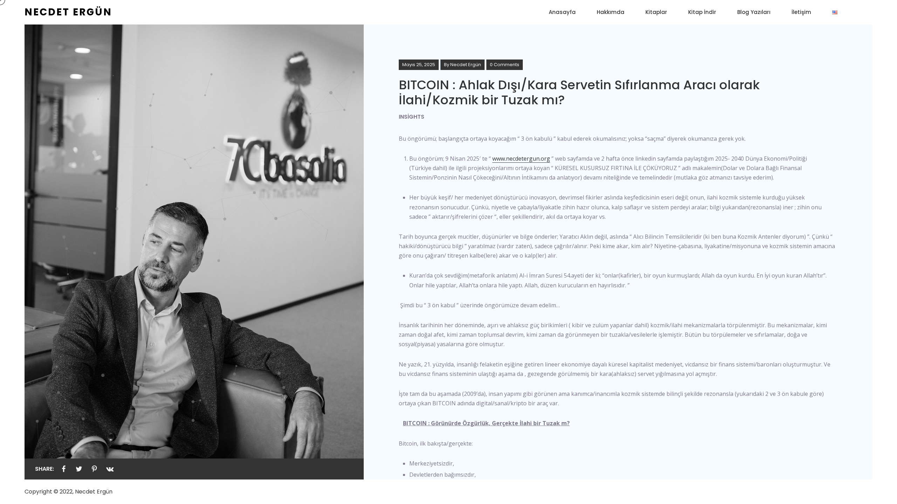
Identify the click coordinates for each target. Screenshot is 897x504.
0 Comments (504, 64)
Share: (44, 469)
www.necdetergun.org (521, 158)
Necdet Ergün (465, 64)
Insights (411, 117)
